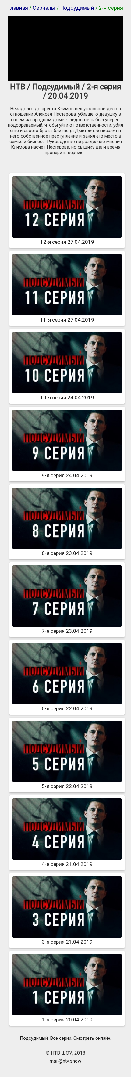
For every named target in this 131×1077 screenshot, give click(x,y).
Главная (18, 8)
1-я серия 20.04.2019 (67, 1020)
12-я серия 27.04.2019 (67, 242)
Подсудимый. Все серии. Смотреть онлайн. (65, 1038)
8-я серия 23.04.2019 (67, 553)
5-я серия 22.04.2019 (67, 786)
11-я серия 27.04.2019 (67, 320)
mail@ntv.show (65, 1061)
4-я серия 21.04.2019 (67, 864)
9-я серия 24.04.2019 (67, 475)
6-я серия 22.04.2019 (67, 708)
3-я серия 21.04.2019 (67, 942)
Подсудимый (77, 8)
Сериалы (44, 8)
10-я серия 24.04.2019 (67, 397)
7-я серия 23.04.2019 (67, 631)
